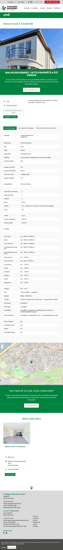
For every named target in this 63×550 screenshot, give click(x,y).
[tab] (10, 128)
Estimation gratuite (52, 2)
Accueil (26, 8)
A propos (10, 2)
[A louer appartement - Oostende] (16, 433)
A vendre (34, 8)
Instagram (31, 2)
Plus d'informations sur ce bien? (13, 112)
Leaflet (44, 384)
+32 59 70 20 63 (8, 502)
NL (41, 2)
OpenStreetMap (54, 384)
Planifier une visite (10, 117)
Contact (57, 8)
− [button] (2, 347)
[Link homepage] (9, 8)
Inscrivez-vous (31, 405)
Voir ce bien (10, 474)
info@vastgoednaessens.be (12, 504)
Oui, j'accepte (11, 547)
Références (36, 522)
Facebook (29, 2)
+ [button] (2, 345)
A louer (42, 8)
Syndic (49, 8)
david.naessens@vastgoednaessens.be (15, 520)
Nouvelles (21, 2)
